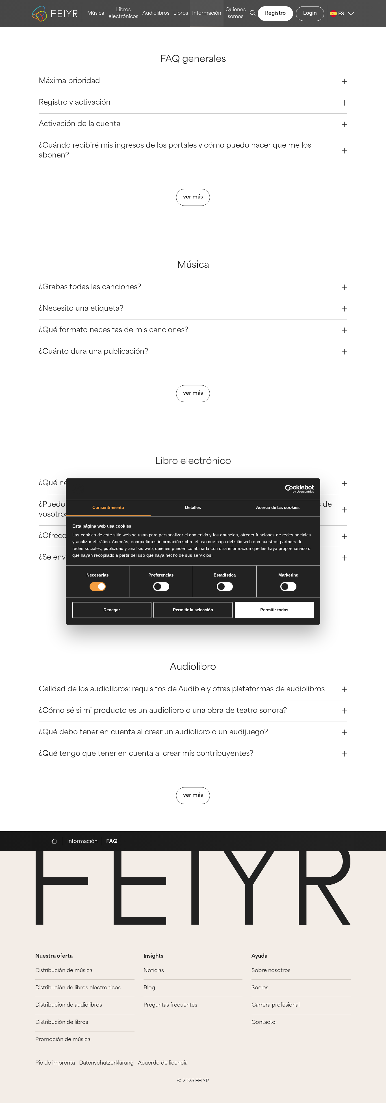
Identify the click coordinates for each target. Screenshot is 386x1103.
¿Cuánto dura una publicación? (93, 351)
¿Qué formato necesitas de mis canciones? (113, 330)
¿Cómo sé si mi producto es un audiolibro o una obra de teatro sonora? (163, 711)
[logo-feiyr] (57, 13)
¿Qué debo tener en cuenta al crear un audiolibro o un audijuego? (153, 732)
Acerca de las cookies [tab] (278, 507)
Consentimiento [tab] (108, 507)
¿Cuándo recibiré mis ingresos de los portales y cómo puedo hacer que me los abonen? (175, 150)
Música (95, 13)
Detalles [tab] (193, 507)
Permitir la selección (193, 610)
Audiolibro (193, 667)
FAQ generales (193, 59)
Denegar (111, 610)
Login (310, 13)
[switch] (161, 586)
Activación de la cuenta (79, 124)
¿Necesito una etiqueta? (81, 308)
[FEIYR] (57, 841)
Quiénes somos (235, 13)
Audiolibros (155, 13)
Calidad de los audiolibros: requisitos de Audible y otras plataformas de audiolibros (182, 689)
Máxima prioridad (69, 81)
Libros (181, 13)
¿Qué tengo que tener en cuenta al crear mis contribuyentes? (146, 753)
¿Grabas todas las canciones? (90, 287)
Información (206, 13)
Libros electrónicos (123, 13)
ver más (193, 197)
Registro (275, 13)
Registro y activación (74, 102)
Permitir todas (274, 610)
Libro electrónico (193, 461)
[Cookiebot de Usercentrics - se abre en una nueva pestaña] (289, 489)
